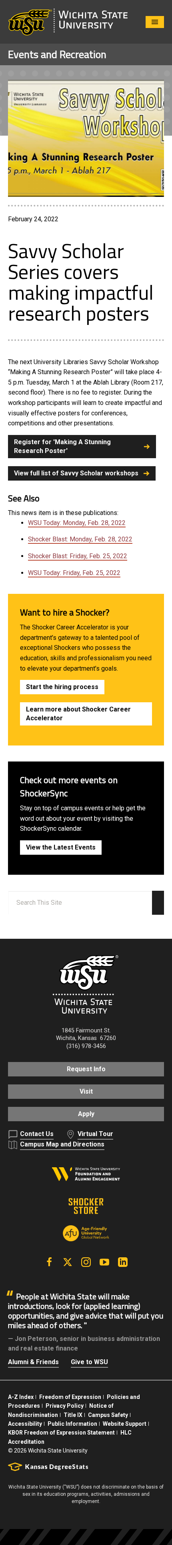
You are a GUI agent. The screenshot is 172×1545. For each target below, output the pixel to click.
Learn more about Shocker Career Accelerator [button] (78, 713)
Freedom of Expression (70, 1397)
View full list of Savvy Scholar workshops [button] (76, 473)
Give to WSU (89, 1362)
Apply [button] (86, 1114)
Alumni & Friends (33, 1362)
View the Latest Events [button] (61, 847)
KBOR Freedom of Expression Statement (61, 1432)
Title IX (73, 1415)
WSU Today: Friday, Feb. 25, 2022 (74, 573)
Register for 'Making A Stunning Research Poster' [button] (62, 446)
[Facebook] (49, 1262)
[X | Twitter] (67, 1262)
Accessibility (25, 1424)
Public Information (72, 1424)
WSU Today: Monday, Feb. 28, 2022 (77, 523)
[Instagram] (86, 1262)
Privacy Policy (65, 1406)
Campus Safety (108, 1415)
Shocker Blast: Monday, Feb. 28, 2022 (80, 539)
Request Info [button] (86, 1069)
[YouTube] (104, 1262)
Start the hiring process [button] (62, 687)
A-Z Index (21, 1397)
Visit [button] (86, 1091)
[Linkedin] (123, 1262)
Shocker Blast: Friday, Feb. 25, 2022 (77, 556)
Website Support (124, 1424)
